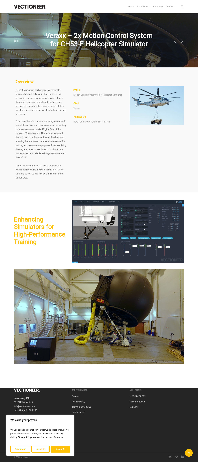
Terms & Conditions (81, 407)
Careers (76, 396)
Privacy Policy (78, 401)
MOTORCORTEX (138, 396)
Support (134, 407)
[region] (40, 435)
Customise (20, 449)
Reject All (40, 449)
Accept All (60, 449)
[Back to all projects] (16, 41)
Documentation (137, 401)
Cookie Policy (78, 412)
